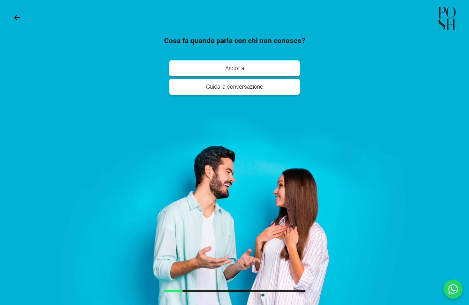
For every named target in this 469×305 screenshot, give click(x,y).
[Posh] (446, 18)
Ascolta (234, 68)
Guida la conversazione (234, 86)
